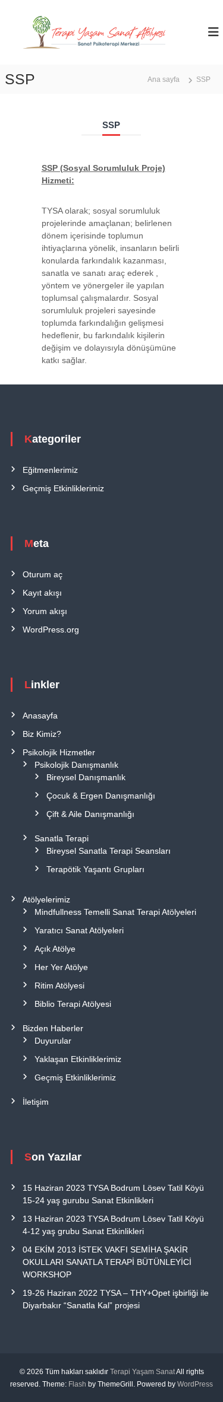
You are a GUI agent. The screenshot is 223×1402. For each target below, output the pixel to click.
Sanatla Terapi (61, 838)
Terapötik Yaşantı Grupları (95, 869)
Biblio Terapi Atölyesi (72, 1004)
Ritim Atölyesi (59, 985)
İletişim (36, 1102)
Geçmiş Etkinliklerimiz (63, 488)
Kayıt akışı (42, 592)
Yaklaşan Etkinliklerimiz (77, 1059)
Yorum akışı (45, 611)
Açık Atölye (55, 948)
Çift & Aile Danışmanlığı (90, 814)
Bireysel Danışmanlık (85, 777)
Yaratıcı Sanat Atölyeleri (79, 930)
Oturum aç (42, 574)
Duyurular (52, 1040)
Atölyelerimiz (46, 899)
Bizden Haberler (53, 1028)
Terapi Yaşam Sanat (142, 1372)
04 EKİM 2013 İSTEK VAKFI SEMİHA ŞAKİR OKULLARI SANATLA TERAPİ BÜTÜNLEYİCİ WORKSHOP (107, 1262)
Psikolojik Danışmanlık (76, 765)
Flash (77, 1384)
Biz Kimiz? (42, 734)
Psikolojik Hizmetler (59, 752)
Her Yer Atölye (61, 967)
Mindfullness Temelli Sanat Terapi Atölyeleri (115, 912)
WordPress (195, 1384)
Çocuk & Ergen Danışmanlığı (100, 795)
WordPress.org (51, 629)
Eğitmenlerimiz (50, 470)
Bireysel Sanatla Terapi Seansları (108, 851)
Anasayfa (40, 715)
